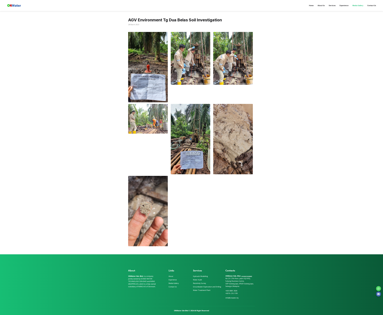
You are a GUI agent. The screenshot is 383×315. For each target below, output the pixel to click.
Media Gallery (357, 5)
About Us (321, 5)
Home (311, 5)
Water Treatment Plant (201, 290)
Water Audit (197, 280)
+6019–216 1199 (231, 293)
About (171, 276)
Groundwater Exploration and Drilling (207, 287)
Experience (344, 5)
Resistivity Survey (199, 283)
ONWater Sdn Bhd (181, 311)
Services (332, 5)
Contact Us (371, 5)
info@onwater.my (232, 298)
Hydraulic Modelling (200, 276)
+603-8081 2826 (231, 291)
